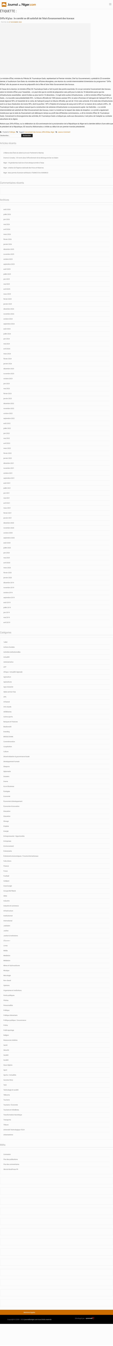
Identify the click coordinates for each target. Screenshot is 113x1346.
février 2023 (7, 393)
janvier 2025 (7, 304)
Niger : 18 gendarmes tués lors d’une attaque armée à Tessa (23, 163)
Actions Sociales (9, 647)
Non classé (7, 980)
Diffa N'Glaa (46, 132)
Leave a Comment (64, 132)
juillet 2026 (7, 214)
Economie (6, 796)
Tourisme (6, 1100)
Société (5, 1055)
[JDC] (19, 4)
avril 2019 (6, 622)
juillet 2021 (7, 488)
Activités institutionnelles (11, 652)
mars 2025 (7, 294)
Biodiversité (7, 727)
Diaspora (6, 766)
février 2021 (7, 513)
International (7, 921)
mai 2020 (6, 558)
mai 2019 (6, 617)
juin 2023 (6, 383)
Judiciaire (6, 926)
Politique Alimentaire (10, 1015)
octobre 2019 (8, 592)
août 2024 (6, 329)
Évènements (7, 851)
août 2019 (6, 602)
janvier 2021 (7, 518)
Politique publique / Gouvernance (14, 1020)
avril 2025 (6, 289)
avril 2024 (6, 349)
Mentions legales (29, 1312)
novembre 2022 (8, 408)
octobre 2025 (8, 259)
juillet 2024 (7, 334)
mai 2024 (6, 344)
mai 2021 (6, 498)
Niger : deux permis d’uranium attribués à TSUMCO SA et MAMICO (25, 173)
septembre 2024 (9, 324)
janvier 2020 (7, 578)
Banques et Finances (10, 722)
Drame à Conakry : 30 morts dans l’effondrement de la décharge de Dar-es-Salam (30, 158)
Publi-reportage (8, 1030)
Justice (5, 931)
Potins (5, 1025)
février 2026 (7, 239)
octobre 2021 (8, 473)
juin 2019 (6, 612)
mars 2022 (7, 448)
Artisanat (6, 702)
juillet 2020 (7, 548)
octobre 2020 (8, 533)
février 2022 (7, 453)
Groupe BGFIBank (9, 891)
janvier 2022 (7, 458)
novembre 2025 (8, 254)
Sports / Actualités (9, 1075)
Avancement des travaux (32, 132)
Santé (5, 1045)
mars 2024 (7, 354)
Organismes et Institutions (12, 990)
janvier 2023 (7, 398)
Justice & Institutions (10, 936)
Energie (5, 831)
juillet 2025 (7, 274)
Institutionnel (7, 916)
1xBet (5, 642)
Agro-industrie (8, 687)
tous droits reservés (44, 1319)
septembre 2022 (9, 418)
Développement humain (11, 761)
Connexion (7, 1154)
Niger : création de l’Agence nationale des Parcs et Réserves (23, 168)
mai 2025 (6, 284)
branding (6, 732)
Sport (5, 1070)
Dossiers (6, 776)
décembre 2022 (8, 403)
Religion (6, 1035)
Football (6, 876)
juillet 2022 (7, 428)
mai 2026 (6, 224)
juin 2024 (6, 339)
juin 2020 (6, 553)
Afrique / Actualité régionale (12, 672)
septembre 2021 (9, 478)
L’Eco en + (6, 941)
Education (6, 811)
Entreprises (7, 841)
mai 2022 (6, 438)
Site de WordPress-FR (10, 1169)
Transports (7, 1120)
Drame (5, 781)
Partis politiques (8, 995)
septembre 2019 (9, 597)
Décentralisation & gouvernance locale (16, 756)
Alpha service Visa (9, 692)
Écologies (6, 791)
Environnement (8, 846)
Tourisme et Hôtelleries (11, 1110)
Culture (5, 751)
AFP (4, 667)
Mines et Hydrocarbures (11, 965)
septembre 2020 (9, 538)
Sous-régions (7, 1065)
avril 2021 (6, 503)
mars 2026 (7, 234)
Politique (12, 132)
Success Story (8, 1080)
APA (4, 697)
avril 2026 (6, 229)
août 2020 (6, 543)
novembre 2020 (8, 528)
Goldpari (6, 881)
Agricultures (7, 682)
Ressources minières (10, 1040)
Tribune (5, 1125)
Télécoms (6, 1095)
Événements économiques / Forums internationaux (20, 856)
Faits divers (7, 861)
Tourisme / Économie (10, 1105)
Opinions (6, 985)
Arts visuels (7, 707)
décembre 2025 (8, 249)
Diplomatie (7, 771)
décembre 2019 (8, 582)
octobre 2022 (8, 413)
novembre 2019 (8, 587)
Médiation (6, 960)
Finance (6, 866)
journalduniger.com (31, 1319)
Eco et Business (8, 786)
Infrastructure (8, 911)
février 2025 (7, 299)
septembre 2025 (9, 264)
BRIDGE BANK (8, 737)
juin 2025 (6, 279)
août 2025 (6, 269)
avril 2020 (6, 563)
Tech (5, 1085)
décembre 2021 (8, 463)
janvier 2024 (7, 364)
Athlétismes (7, 712)
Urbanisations (8, 1135)
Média (5, 950)
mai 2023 (6, 388)
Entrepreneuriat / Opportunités (13, 836)
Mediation (6, 955)
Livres (5, 946)
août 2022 (6, 423)
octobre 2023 (8, 378)
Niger (52, 132)
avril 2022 (6, 443)
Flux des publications (10, 1159)
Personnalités (8, 1005)
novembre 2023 (8, 374)
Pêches (5, 1000)
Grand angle (7, 886)
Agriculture (7, 677)
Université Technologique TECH (14, 1130)
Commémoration (9, 741)
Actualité (6, 657)
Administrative (8, 662)
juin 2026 (6, 219)
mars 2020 (7, 568)
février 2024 (7, 359)
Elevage (6, 821)
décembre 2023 (8, 369)
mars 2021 (7, 508)
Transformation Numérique (12, 1115)
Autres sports (8, 717)
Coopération (7, 746)
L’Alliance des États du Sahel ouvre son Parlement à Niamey (23, 153)
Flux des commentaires (11, 1164)
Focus (5, 871)
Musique (6, 970)
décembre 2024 (8, 309)
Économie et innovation (11, 806)
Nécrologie (7, 975)
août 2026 (6, 209)
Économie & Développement (12, 801)
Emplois (6, 826)
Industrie (6, 901)
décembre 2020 (8, 523)
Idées (5, 896)
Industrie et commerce (11, 906)
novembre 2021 (8, 468)
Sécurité (6, 1050)
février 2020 (7, 573)
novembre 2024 (8, 314)
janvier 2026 (7, 244)
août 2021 (6, 483)
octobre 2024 (8, 319)
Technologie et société (10, 1090)
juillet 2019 (7, 607)
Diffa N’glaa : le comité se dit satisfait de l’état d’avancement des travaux (37, 18)
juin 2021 (6, 493)
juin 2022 (6, 433)
